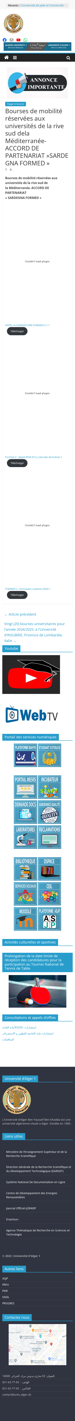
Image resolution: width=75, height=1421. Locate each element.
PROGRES (8, 1303)
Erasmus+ (12, 1219)
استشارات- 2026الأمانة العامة (19, 1027)
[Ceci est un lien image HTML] (31, 657)
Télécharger (17, 331)
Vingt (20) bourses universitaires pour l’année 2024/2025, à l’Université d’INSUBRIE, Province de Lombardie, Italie (34, 632)
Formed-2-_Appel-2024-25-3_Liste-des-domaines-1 (33, 457)
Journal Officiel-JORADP (21, 1208)
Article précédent (20, 614)
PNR (5, 1291)
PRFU (5, 1284)
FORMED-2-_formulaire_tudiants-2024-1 (27, 589)
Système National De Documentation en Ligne (35, 1182)
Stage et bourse (15, 103)
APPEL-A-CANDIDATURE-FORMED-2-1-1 (27, 325)
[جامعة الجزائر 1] (6, 58)
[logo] (16, 1087)
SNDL (5, 1297)
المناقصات (8, 1039)
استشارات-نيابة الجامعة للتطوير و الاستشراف (27, 1033)
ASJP (5, 1278)
